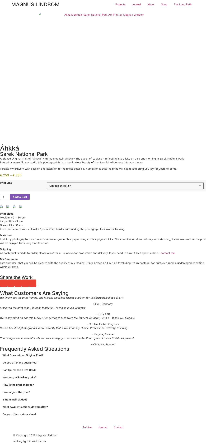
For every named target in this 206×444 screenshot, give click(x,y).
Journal (136, 4)
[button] (3, 283)
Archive (87, 427)
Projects (120, 4)
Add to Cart (20, 197)
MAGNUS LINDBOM (35, 4)
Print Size (6, 183)
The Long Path (183, 4)
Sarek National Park (24, 154)
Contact (118, 427)
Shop (164, 4)
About (151, 4)
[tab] (103, 355)
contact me (168, 253)
